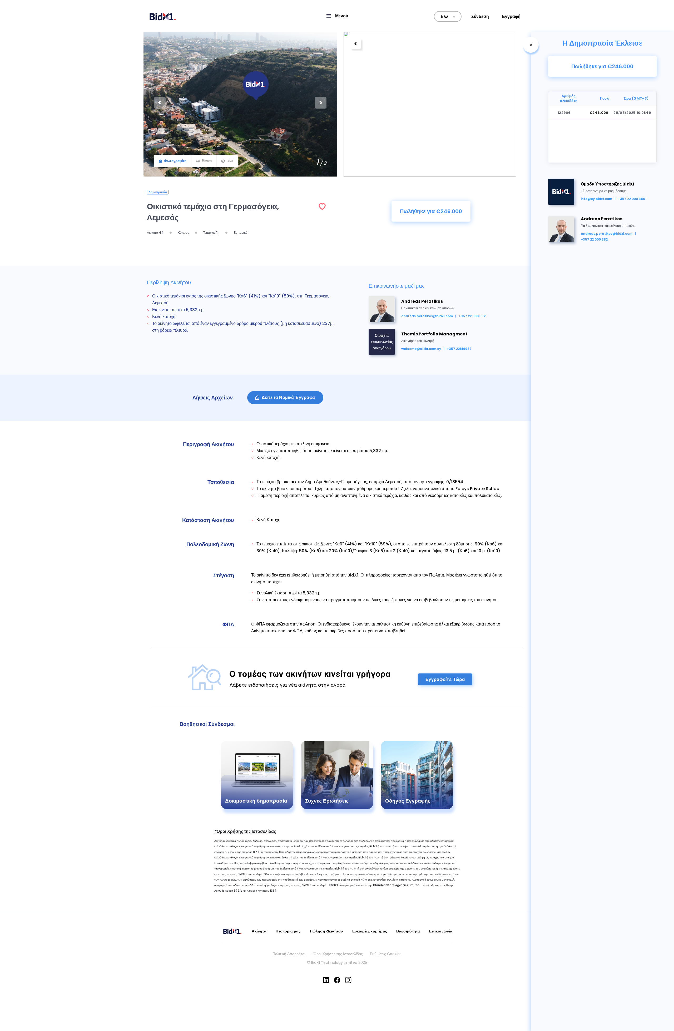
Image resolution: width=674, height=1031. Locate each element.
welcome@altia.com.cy (421, 348)
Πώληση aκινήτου (326, 931)
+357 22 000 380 (631, 199)
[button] (337, 16)
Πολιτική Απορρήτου (289, 953)
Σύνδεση (480, 16)
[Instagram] (348, 980)
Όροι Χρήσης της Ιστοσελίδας (338, 953)
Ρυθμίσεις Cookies (386, 953)
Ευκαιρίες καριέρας (369, 931)
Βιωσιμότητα (408, 931)
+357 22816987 (459, 348)
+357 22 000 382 (594, 239)
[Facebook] (337, 980)
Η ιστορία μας (288, 931)
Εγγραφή (511, 16)
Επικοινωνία (440, 931)
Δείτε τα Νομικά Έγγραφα (288, 397)
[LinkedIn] (326, 980)
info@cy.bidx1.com (596, 199)
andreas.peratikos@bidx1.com (606, 233)
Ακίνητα (259, 931)
